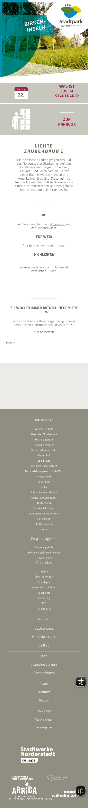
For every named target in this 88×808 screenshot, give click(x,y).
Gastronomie (43, 628)
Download (44, 711)
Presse (44, 700)
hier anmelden (44, 331)
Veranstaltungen (44, 636)
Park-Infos (44, 562)
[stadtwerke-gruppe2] (37, 748)
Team (44, 683)
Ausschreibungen (44, 664)
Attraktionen (44, 420)
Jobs (44, 656)
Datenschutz (44, 719)
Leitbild (44, 645)
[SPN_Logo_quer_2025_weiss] (57, 776)
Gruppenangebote (44, 538)
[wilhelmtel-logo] (63, 792)
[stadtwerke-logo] (22, 777)
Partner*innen (44, 673)
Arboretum (57, 224)
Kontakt (44, 692)
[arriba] (24, 782)
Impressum (44, 728)
